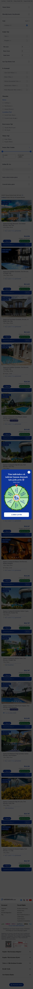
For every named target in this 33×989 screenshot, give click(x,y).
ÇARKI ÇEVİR (16, 515)
